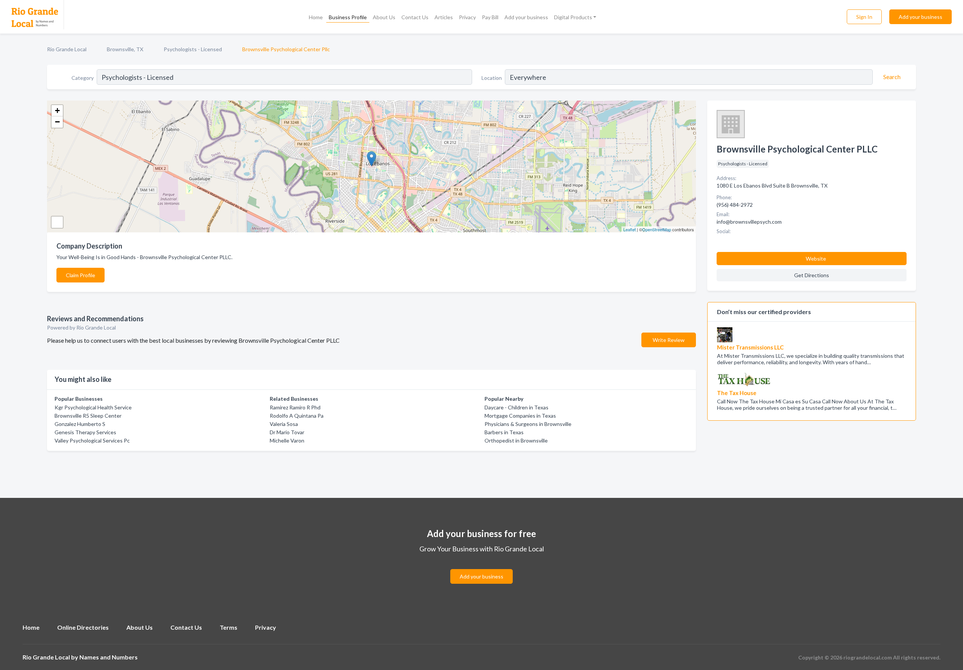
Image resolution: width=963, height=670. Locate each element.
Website (816, 258)
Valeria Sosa (284, 424)
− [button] (57, 122)
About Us (384, 17)
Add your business (526, 17)
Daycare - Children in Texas (516, 407)
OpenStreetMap (656, 229)
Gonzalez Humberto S (80, 424)
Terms (228, 627)
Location (492, 78)
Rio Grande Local (67, 49)
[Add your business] (481, 567)
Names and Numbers (108, 657)
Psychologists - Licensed (193, 49)
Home (316, 17)
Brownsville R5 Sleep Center (88, 415)
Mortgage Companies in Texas (520, 415)
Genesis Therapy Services (85, 432)
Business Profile (348, 17)
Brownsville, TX (125, 49)
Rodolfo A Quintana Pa (297, 415)
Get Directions (811, 275)
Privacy (467, 17)
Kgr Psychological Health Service (93, 407)
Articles (443, 17)
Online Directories (83, 627)
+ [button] (57, 110)
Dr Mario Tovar (287, 432)
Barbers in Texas (504, 432)
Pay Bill (490, 17)
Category (82, 78)
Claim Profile (80, 275)
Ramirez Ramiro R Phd (295, 407)
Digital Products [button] (573, 17)
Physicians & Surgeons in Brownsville (528, 424)
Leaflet (629, 229)
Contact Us (414, 17)
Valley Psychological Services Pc (92, 440)
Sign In (864, 17)
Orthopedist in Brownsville (516, 440)
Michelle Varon (287, 440)
